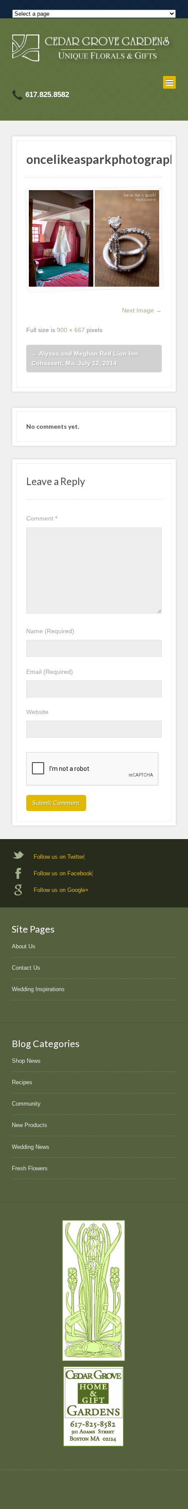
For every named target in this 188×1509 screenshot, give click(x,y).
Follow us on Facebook (63, 873)
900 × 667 (71, 329)
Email (49, 671)
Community (26, 1103)
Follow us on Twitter (59, 856)
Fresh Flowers (30, 1168)
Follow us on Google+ (61, 890)
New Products (29, 1125)
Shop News (26, 1061)
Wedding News (30, 1147)
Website (37, 711)
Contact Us (26, 967)
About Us (23, 946)
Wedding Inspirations (38, 989)
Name (50, 631)
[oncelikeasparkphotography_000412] (93, 238)
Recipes (22, 1082)
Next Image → (142, 310)
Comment (41, 518)
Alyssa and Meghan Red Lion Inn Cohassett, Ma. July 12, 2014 (84, 358)
